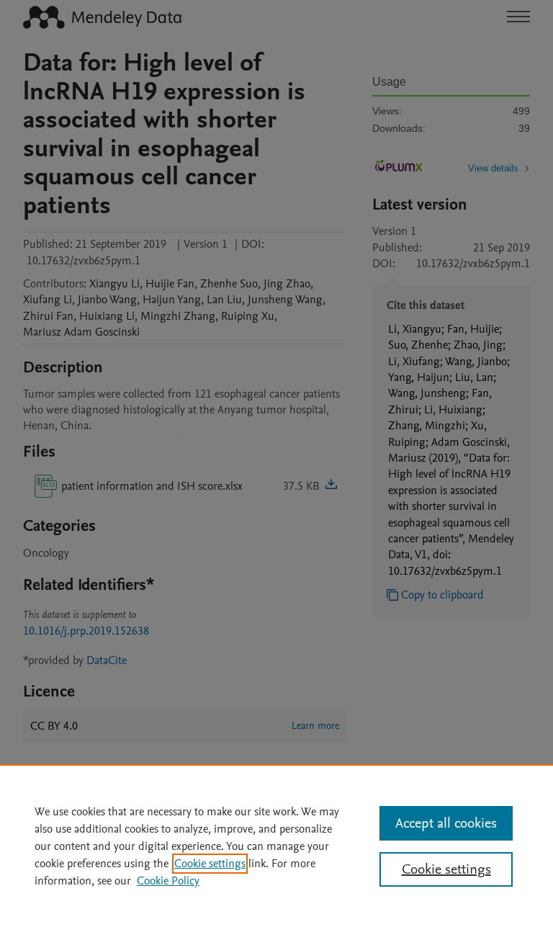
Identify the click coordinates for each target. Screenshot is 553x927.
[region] (276, 845)
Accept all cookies (446, 823)
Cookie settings (210, 864)
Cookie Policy (168, 881)
